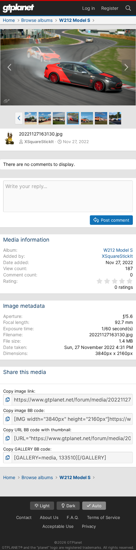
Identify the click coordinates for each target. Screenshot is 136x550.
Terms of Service (103, 517)
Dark (70, 505)
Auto (96, 505)
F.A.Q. (73, 517)
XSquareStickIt (39, 141)
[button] (19, 118)
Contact (24, 517)
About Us (49, 517)
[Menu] (18, 8)
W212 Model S (118, 250)
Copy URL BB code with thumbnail (36, 429)
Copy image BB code (23, 410)
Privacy (89, 526)
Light (44, 505)
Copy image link (18, 391)
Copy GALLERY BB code (26, 449)
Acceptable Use (58, 526)
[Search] (128, 7)
